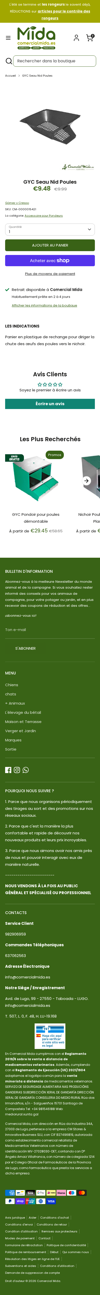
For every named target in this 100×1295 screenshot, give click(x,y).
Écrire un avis (50, 404)
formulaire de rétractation (24, 1245)
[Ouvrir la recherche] (8, 61)
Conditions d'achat (54, 1218)
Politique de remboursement (25, 1252)
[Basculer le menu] (8, 38)
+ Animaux (15, 703)
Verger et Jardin (20, 730)
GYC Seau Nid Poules (37, 76)
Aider (32, 1218)
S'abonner (25, 648)
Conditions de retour (52, 1224)
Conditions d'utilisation (57, 1266)
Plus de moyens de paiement (50, 273)
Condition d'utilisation (21, 1231)
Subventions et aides (20, 1266)
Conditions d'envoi (19, 1224)
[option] (50, 126)
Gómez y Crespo (17, 203)
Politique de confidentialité (66, 1245)
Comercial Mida (48, 1281)
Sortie (10, 749)
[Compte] (76, 36)
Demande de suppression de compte (32, 1273)
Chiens (11, 684)
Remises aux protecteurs (59, 1231)
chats (10, 694)
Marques (13, 740)
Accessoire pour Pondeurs (44, 216)
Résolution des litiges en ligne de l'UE (32, 1259)
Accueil (10, 76)
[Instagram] (17, 770)
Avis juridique (15, 1218)
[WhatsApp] (26, 770)
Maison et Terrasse (23, 721)
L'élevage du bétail (23, 712)
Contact (44, 1238)
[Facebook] (8, 770)
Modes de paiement (20, 1238)
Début (54, 1252)
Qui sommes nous (75, 1252)
